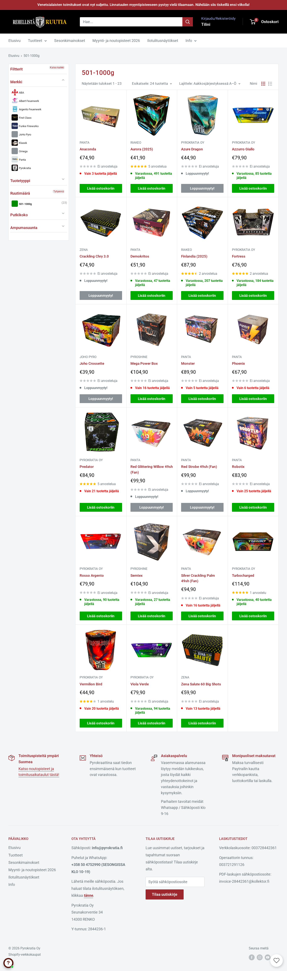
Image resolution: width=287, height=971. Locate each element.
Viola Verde (139, 684)
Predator (87, 467)
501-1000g (31, 56)
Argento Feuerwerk (29, 109)
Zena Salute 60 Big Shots (201, 684)
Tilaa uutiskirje (164, 894)
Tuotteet (35, 40)
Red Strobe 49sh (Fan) (199, 467)
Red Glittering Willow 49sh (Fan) (151, 469)
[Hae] (187, 21)
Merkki (16, 82)
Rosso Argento (92, 575)
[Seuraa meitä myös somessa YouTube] (268, 957)
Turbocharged (243, 575)
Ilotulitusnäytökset (162, 40)
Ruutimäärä (20, 193)
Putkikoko (19, 215)
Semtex (136, 575)
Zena (84, 250)
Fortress (238, 256)
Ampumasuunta (23, 227)
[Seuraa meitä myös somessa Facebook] (252, 957)
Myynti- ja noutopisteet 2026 (116, 40)
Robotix (238, 467)
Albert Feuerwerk (28, 101)
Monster (188, 363)
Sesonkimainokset (69, 40)
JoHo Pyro (24, 134)
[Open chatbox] (8, 963)
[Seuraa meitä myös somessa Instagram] (260, 957)
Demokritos (139, 256)
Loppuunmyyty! (202, 188)
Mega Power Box (144, 363)
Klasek (22, 142)
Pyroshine (138, 357)
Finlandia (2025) (194, 256)
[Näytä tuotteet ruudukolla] (263, 84)
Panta (22, 159)
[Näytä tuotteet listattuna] (270, 84)
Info (189, 40)
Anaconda (88, 149)
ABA (21, 92)
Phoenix (238, 363)
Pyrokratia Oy (192, 142)
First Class (25, 117)
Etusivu (14, 40)
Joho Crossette (92, 363)
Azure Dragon (192, 149)
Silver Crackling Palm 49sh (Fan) (198, 578)
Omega (23, 151)
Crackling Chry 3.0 (94, 256)
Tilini (205, 24)
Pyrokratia (24, 168)
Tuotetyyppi (20, 180)
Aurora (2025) (141, 149)
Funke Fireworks (28, 126)
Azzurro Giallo (243, 149)
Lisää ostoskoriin (101, 188)
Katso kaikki (57, 67)
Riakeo (135, 142)
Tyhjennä (58, 191)
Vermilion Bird (91, 684)
